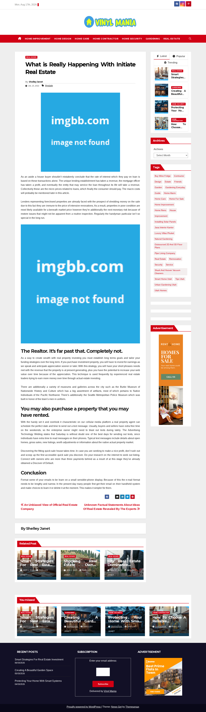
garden (158, 187)
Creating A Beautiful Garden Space (178, 95)
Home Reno (160, 210)
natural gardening (163, 239)
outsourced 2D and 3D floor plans (168, 246)
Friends (178, 181)
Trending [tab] (172, 62)
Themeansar (132, 707)
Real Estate (171, 38)
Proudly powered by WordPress (84, 707)
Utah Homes (161, 290)
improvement (161, 216)
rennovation (175, 259)
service (169, 264)
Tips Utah (179, 279)
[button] (190, 38)
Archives (158, 149)
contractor (179, 176)
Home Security (132, 38)
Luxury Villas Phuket (164, 233)
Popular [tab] (180, 56)
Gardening (153, 38)
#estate (49, 85)
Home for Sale (176, 199)
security (158, 264)
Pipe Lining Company (165, 253)
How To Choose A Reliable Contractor (178, 129)
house (173, 210)
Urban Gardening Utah (165, 284)
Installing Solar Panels (165, 222)
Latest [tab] (163, 56)
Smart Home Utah (163, 279)
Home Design (62, 38)
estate (168, 181)
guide (157, 193)
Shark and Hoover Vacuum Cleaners (167, 271)
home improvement (164, 204)
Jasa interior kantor (164, 227)
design (158, 181)
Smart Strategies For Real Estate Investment (36, 565)
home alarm (170, 193)
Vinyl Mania (110, 691)
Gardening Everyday (175, 187)
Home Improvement (38, 38)
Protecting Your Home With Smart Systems (178, 112)
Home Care (82, 38)
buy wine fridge (163, 176)
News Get (116, 707)
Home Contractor (106, 38)
